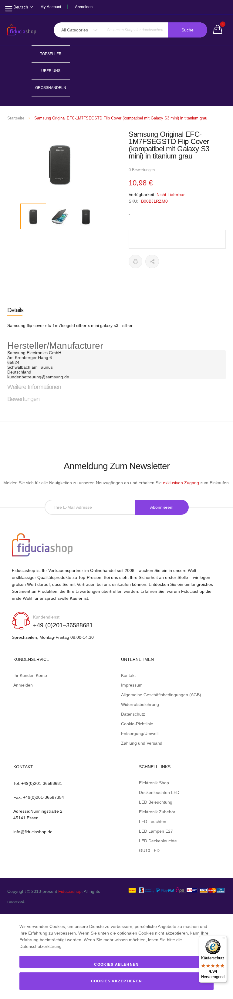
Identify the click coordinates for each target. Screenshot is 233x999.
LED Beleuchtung (155, 802)
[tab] (116, 310)
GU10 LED (149, 850)
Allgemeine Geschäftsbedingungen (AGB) (161, 694)
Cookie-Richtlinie (137, 723)
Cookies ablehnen (116, 964)
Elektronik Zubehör (157, 811)
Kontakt (128, 675)
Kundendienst (46, 617)
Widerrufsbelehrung (140, 704)
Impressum (132, 685)
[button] (60, 216)
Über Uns (50, 71)
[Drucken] (135, 261)
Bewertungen (23, 399)
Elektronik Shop (154, 782)
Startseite (15, 118)
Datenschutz (133, 714)
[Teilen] (152, 261)
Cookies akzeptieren (116, 981)
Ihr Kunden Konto (30, 675)
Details (15, 310)
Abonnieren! (162, 507)
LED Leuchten (152, 821)
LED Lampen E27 (156, 831)
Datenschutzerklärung (40, 946)
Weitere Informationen (34, 387)
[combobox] (130, 30)
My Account (50, 7)
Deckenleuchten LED (159, 792)
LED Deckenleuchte (158, 840)
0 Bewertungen (142, 170)
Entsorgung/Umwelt (140, 733)
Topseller (51, 54)
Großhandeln (50, 88)
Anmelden (84, 7)
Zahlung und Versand (141, 743)
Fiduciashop (70, 891)
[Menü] (223, 939)
